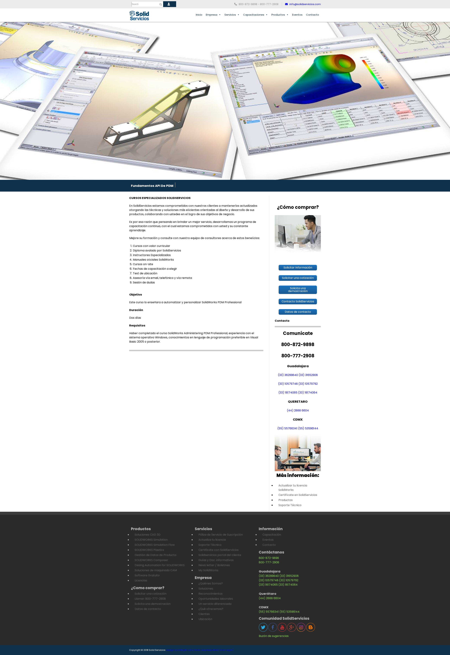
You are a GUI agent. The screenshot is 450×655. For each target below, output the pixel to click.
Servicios (230, 15)
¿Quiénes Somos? (210, 583)
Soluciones (205, 589)
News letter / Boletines (214, 565)
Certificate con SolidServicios (218, 550)
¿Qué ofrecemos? (210, 609)
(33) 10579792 (308, 384)
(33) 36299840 (288, 375)
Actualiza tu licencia (212, 540)
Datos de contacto (148, 609)
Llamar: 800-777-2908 (150, 599)
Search (135, 4)
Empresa (211, 15)
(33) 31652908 (308, 375)
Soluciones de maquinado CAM (156, 570)
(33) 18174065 (287, 393)
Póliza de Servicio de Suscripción (220, 535)
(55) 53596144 (308, 428)
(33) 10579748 (288, 384)
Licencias (141, 580)
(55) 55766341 (287, 428)
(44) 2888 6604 (298, 410)
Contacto (312, 15)
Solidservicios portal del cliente (219, 555)
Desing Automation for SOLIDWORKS (160, 565)
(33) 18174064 (307, 393)
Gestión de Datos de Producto (155, 555)
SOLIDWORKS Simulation (151, 540)
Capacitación (271, 535)
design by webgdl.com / (180, 650)
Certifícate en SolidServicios (297, 495)
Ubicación (205, 619)
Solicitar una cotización (150, 594)
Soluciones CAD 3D (147, 535)
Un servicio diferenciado (215, 604)
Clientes (204, 614)
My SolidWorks (208, 570)
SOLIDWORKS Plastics (149, 550)
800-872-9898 (269, 558)
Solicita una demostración (153, 604)
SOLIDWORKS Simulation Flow (155, 545)
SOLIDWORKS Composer (151, 560)
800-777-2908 (269, 562)
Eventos (297, 15)
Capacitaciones (253, 15)
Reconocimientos (210, 594)
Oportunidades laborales (215, 599)
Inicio (199, 15)
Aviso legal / (226, 650)
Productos (278, 15)
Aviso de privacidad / (206, 650)
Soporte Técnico (289, 505)
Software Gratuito (147, 575)
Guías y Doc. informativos (216, 560)
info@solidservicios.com (305, 4)
